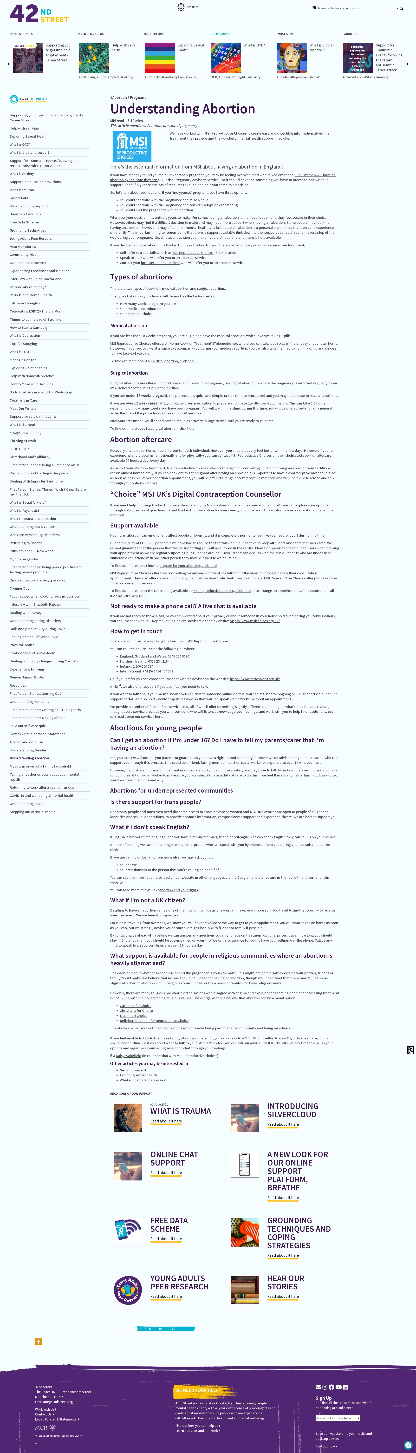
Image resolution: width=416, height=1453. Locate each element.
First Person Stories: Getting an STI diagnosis (45, 709)
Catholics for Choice (135, 1005)
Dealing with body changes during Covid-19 (44, 661)
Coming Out (19, 588)
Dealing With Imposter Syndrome (36, 481)
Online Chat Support (174, 1158)
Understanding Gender (28, 750)
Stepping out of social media (32, 811)
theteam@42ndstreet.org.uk (56, 1402)
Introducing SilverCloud (292, 1110)
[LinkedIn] (345, 1387)
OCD (214, 77)
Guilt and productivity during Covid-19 (40, 628)
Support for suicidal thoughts (33, 416)
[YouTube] (339, 1387)
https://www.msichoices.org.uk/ (255, 621)
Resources (18, 685)
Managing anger (23, 360)
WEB (37, 1443)
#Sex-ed (191, 77)
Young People (154, 34)
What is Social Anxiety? (28, 502)
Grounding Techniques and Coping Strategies (299, 1233)
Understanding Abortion (29, 758)
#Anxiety (254, 77)
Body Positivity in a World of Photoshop (41, 392)
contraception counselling (239, 468)
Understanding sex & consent (33, 526)
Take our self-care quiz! (28, 725)
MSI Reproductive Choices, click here (222, 590)
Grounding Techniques (28, 230)
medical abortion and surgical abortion (193, 288)
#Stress (369, 77)
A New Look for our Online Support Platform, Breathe (297, 1171)
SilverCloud (19, 198)
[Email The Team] (318, 1387)
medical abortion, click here (173, 361)
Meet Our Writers (23, 408)
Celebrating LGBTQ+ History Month (37, 311)
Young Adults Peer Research (32, 238)
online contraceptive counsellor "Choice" (248, 505)
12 (174, 1329)
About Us (351, 34)
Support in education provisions (35, 181)
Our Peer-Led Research (28, 262)
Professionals (21, 34)
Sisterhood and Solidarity (30, 457)
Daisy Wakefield (128, 1055)
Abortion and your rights (178, 890)
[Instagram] (325, 1387)
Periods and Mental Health (31, 295)
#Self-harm (87, 77)
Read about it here (166, 1121)
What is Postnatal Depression (33, 518)
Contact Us (43, 1414)
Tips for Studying (23, 343)
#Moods (314, 77)
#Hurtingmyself (108, 77)
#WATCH (26, 99)
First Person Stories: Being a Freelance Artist (44, 465)
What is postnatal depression (143, 1080)
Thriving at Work (23, 440)
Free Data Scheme (24, 222)
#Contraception (172, 77)
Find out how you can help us (197, 1425)
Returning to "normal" (27, 543)
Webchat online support (29, 206)
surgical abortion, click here (173, 428)
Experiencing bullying (27, 669)
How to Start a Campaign (29, 327)
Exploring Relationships (28, 368)
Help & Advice (220, 34)
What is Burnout (22, 424)
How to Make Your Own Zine (31, 384)
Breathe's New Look (25, 214)
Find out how (326, 1446)
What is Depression (25, 335)
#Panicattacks (353, 77)
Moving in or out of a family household (40, 766)
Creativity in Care (23, 400)
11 (167, 1329)
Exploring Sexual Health (29, 136)
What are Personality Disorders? (35, 534)
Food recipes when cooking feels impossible (45, 596)
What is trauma (22, 190)
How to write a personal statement (37, 734)
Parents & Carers (90, 34)
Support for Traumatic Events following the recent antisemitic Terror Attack (389, 57)
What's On (285, 34)
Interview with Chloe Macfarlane (35, 279)
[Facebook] (331, 1387)
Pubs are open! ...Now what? (32, 551)
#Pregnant (137, 97)
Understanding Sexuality (29, 701)
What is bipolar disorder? (322, 47)
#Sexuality (152, 77)
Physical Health (22, 645)
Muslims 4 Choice (133, 1015)
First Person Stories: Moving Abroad (38, 717)
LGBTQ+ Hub (19, 449)
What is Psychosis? (24, 510)
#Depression (299, 77)
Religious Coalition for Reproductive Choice (154, 1020)
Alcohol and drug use (26, 742)
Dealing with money (26, 612)
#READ (41, 99)
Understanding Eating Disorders (35, 620)
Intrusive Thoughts (25, 303)
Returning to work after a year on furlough (43, 787)
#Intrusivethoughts (233, 77)
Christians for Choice (136, 1010)
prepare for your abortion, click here (188, 565)
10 (160, 1329)
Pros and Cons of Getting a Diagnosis (39, 473)
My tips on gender (24, 559)
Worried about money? (28, 287)
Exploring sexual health (138, 1075)
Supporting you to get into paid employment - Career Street (58, 52)
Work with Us (45, 1409)
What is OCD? (254, 45)
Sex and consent (133, 1070)
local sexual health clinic (160, 262)
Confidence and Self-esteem (32, 653)
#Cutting (126, 77)
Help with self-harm (25, 128)
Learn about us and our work (197, 1430)
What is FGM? (20, 351)
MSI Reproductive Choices (225, 133)
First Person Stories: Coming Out (35, 693)
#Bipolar (283, 77)
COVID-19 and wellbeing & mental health (42, 795)
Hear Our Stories (23, 246)
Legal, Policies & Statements (56, 1419)
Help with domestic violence (32, 376)
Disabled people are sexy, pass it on (38, 580)
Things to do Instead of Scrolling (35, 319)
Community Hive (23, 254)
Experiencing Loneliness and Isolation (40, 270)
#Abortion (118, 97)
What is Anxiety (22, 173)
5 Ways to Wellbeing (25, 432)
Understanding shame (28, 803)
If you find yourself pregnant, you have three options (204, 192)
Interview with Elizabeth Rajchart (36, 604)
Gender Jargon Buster (27, 677)
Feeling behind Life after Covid (34, 636)
